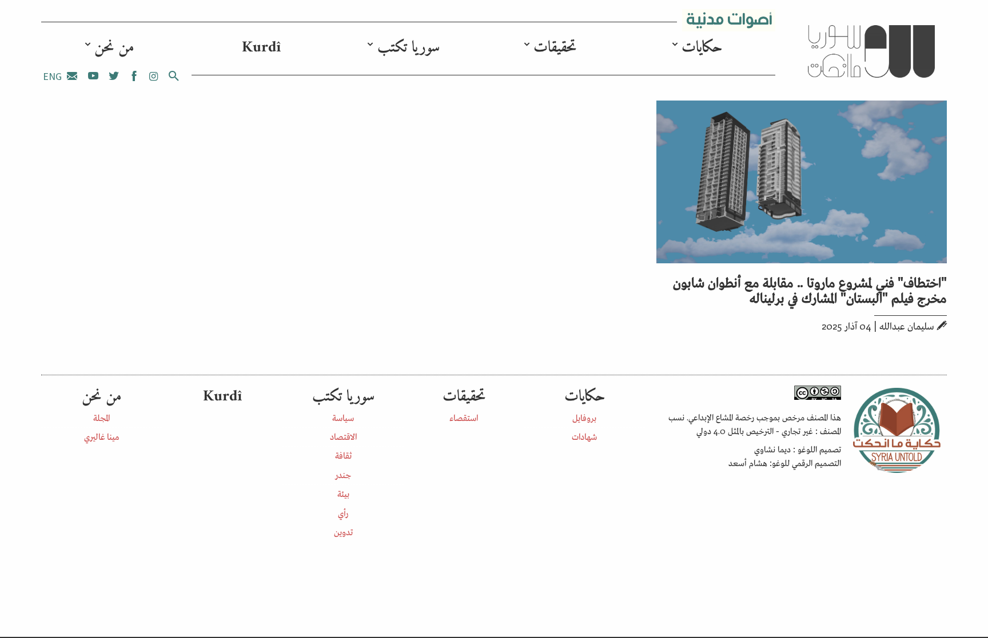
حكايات (702, 47)
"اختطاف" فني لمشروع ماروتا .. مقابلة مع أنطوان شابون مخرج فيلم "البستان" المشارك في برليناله (810, 289)
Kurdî (261, 47)
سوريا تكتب (408, 47)
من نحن (114, 47)
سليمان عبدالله (906, 325)
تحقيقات (554, 47)
